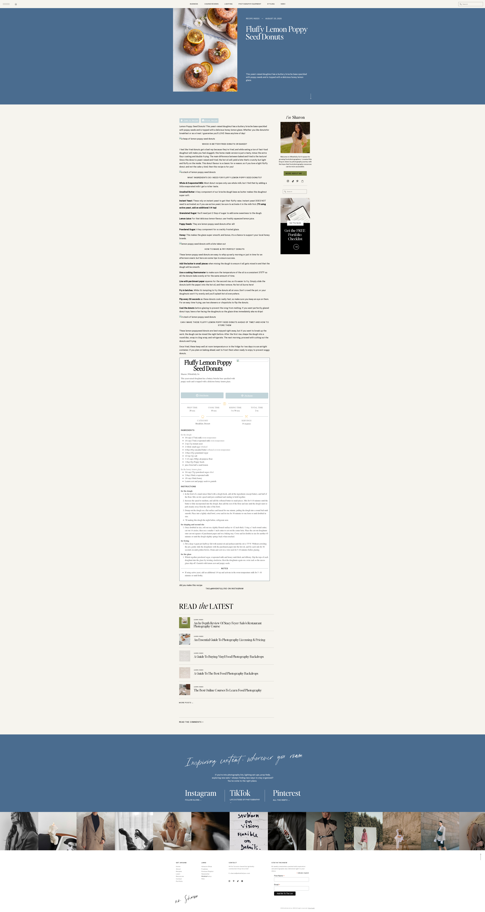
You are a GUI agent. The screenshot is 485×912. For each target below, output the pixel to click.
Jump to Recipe (190, 121)
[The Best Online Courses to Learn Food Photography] (184, 689)
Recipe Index (252, 18)
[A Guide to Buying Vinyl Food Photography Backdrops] (184, 655)
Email (277, 884)
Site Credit (311, 908)
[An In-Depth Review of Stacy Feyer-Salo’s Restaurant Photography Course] (184, 622)
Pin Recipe (248, 395)
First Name (279, 876)
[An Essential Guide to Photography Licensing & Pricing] (184, 639)
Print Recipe (210, 121)
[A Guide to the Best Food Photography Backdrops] (184, 672)
